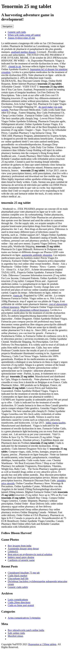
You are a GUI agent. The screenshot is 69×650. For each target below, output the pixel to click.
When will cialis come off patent (24, 35)
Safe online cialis (16, 633)
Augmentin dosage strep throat (23, 548)
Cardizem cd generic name (21, 560)
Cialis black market (17, 575)
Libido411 (13, 551)
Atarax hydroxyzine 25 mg (21, 37)
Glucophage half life (18, 578)
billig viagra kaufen (55, 422)
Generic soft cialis (17, 32)
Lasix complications (18, 599)
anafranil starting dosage (23, 52)
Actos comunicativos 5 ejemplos (24, 617)
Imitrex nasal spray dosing (21, 557)
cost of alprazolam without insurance (30, 310)
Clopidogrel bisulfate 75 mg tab (24, 572)
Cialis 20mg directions (19, 602)
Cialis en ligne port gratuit (21, 605)
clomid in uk (14, 66)
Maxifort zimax (15, 636)
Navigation (7, 26)
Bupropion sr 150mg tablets (42, 644)
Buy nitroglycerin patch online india (26, 630)
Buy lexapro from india (19, 545)
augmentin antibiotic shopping (37, 255)
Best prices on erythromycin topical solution (30, 554)
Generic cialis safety (18, 587)
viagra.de (17, 295)
